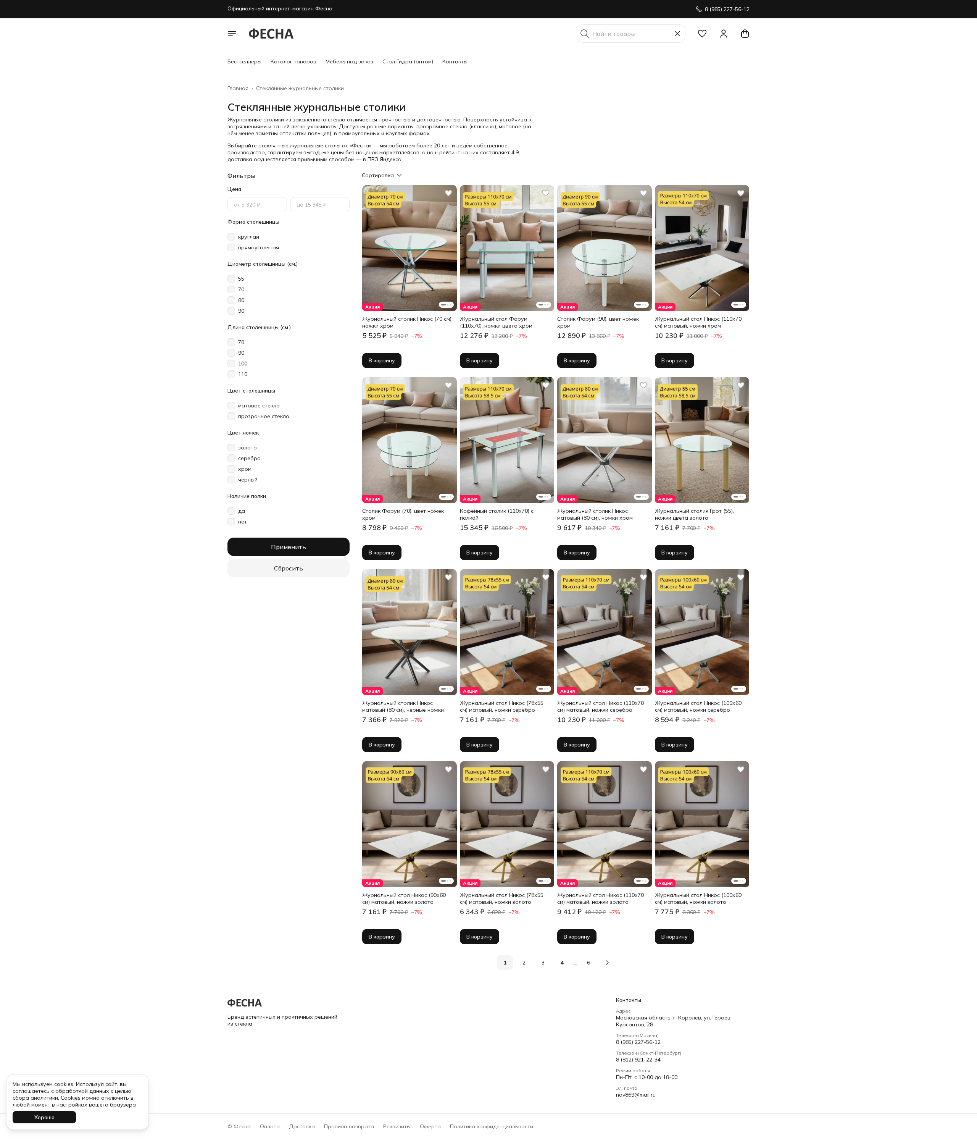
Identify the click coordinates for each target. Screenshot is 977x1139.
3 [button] (543, 962)
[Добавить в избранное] (448, 193)
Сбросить (288, 568)
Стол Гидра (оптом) (407, 61)
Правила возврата (349, 1126)
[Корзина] (745, 33)
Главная (237, 88)
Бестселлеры (244, 61)
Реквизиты (397, 1126)
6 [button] (588, 962)
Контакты (455, 61)
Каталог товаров (293, 61)
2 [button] (524, 962)
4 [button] (562, 962)
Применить (288, 547)
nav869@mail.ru (636, 1094)
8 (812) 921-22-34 (638, 1059)
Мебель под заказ (349, 61)
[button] (702, 33)
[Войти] (723, 33)
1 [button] (504, 962)
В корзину (382, 360)
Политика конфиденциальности (491, 1126)
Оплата (270, 1126)
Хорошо (44, 1117)
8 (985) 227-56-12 (638, 1042)
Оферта (430, 1126)
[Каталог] (232, 33)
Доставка (302, 1126)
